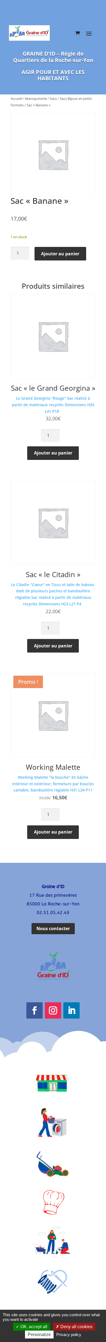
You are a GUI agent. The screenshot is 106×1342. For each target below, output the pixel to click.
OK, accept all (33, 1326)
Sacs (53, 98)
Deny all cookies (75, 1326)
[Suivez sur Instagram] (53, 1010)
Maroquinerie (36, 98)
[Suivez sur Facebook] (34, 1010)
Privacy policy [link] (68, 1334)
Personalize (39, 1334)
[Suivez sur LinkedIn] (71, 1010)
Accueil (16, 98)
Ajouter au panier (60, 254)
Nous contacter (53, 928)
